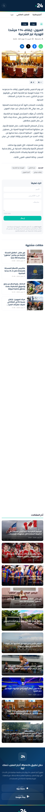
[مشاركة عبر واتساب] (40, 46)
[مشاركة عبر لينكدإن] (22, 46)
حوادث (25, 24)
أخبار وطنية (37, 14)
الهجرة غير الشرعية (18, 167)
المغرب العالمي (22, 14)
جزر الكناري (31, 167)
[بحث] (4, 5)
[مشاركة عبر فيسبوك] (34, 46)
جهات (11, 14)
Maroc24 (38, 39)
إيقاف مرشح (38, 172)
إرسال (22, 218)
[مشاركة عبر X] (28, 46)
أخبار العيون (26, 172)
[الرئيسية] (41, 24)
